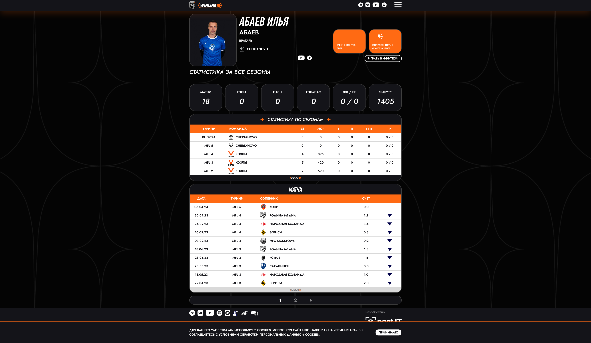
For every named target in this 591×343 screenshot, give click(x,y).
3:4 (366, 224)
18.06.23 (201, 249)
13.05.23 (201, 274)
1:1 (366, 258)
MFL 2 (208, 171)
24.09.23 (201, 224)
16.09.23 (201, 232)
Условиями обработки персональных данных (260, 334)
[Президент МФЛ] (235, 313)
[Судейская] (244, 313)
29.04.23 (201, 283)
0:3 (366, 232)
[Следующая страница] (311, 300)
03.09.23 (201, 241)
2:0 (366, 283)
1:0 (366, 274)
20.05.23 (201, 266)
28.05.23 (201, 258)
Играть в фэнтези (383, 58)
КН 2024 (208, 137)
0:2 (366, 241)
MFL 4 (208, 154)
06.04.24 (201, 207)
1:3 (366, 249)
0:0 (366, 207)
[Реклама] (254, 313)
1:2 (366, 215)
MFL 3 (208, 162)
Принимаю (388, 332)
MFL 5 (208, 145)
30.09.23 (201, 215)
